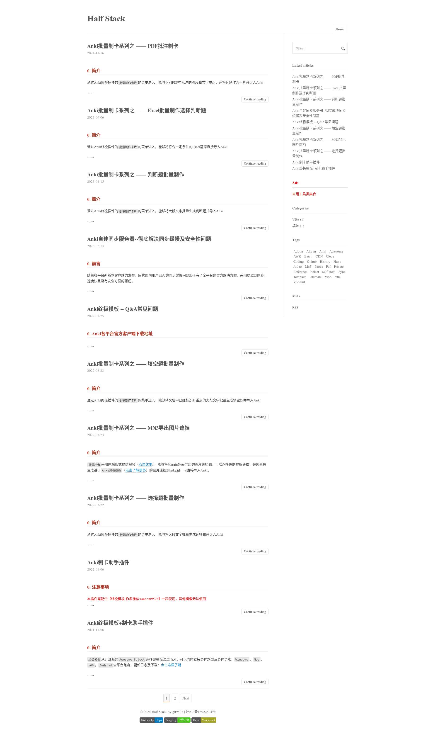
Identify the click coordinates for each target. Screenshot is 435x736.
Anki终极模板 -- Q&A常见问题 (122, 309)
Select (315, 271)
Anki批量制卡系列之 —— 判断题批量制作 (135, 174)
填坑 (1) (298, 225)
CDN (319, 256)
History (325, 261)
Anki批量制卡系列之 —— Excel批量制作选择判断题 (146, 110)
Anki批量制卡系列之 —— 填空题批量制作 (135, 363)
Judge (297, 266)
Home (340, 29)
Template (299, 276)
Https (337, 261)
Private (339, 266)
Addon (298, 251)
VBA (328, 276)
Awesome (336, 251)
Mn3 (308, 266)
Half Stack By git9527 (167, 711)
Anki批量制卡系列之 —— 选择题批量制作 (135, 498)
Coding (298, 261)
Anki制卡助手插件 (108, 562)
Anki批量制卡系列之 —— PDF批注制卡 (133, 46)
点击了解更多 (136, 470)
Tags (296, 239)
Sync (342, 271)
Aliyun (311, 251)
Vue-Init (299, 281)
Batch (308, 256)
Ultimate (315, 276)
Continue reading (255, 99)
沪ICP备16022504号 (201, 711)
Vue (338, 276)
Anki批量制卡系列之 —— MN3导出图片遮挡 (138, 428)
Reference (300, 271)
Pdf (328, 266)
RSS (295, 307)
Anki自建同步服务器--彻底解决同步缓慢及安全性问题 (149, 239)
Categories (300, 208)
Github (312, 261)
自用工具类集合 (304, 194)
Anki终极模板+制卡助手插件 (120, 623)
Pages (319, 266)
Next (185, 698)
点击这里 (145, 464)
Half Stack (106, 18)
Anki (322, 251)
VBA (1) (298, 219)
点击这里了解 (171, 665)
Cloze (330, 256)
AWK (297, 256)
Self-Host (328, 271)
